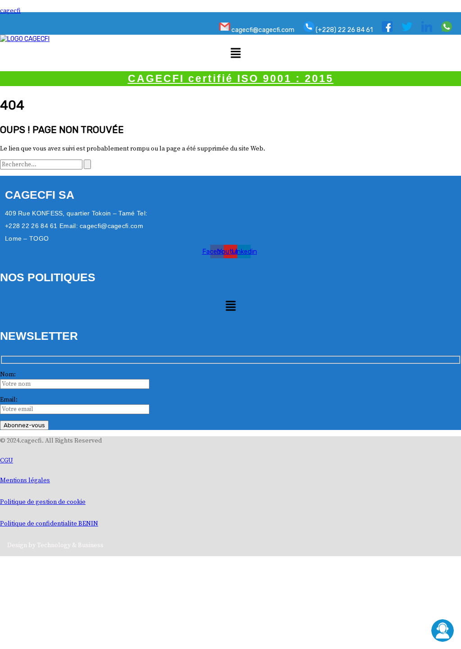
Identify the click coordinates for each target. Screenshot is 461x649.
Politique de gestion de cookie (43, 502)
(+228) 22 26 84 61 (343, 30)
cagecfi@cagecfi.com (262, 30)
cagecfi (10, 11)
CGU (6, 461)
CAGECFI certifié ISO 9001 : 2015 (231, 78)
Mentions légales (25, 480)
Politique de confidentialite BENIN (49, 524)
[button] (235, 54)
